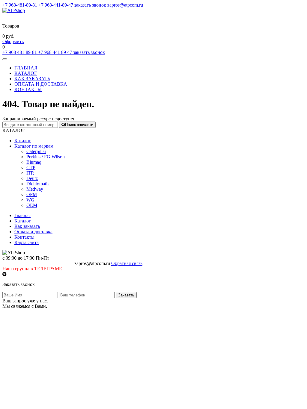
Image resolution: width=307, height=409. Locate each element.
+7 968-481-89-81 (19, 4)
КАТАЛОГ (25, 73)
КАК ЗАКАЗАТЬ (32, 78)
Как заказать (27, 226)
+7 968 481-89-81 (20, 52)
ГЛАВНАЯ (25, 67)
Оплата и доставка (33, 231)
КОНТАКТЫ (28, 89)
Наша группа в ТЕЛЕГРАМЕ (32, 268)
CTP (30, 167)
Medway (34, 189)
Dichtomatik (38, 183)
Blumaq (33, 162)
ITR (30, 172)
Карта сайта (26, 242)
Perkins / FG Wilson (45, 156)
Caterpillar (36, 151)
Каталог (22, 140)
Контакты (24, 237)
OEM (31, 205)
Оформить (13, 41)
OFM (31, 194)
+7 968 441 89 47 (55, 52)
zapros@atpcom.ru (125, 4)
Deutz (32, 178)
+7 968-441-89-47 (55, 4)
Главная (22, 215)
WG (30, 199)
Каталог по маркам (33, 146)
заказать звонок (90, 4)
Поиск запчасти (79, 124)
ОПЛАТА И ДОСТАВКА (40, 84)
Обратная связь (126, 263)
